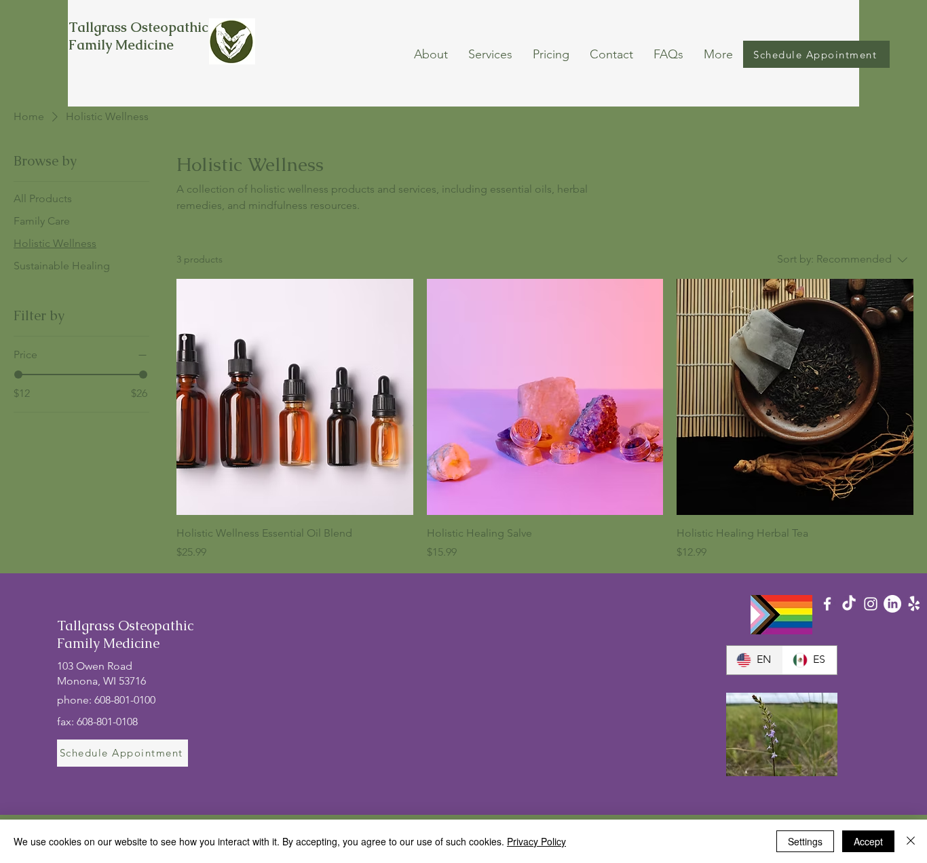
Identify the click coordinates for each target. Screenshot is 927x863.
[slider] (18, 374)
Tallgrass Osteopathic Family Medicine (138, 36)
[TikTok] (849, 604)
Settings (805, 841)
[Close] (911, 841)
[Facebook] (827, 604)
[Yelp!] (914, 604)
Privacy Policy (536, 841)
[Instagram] (870, 604)
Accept (868, 841)
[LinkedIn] (892, 604)
